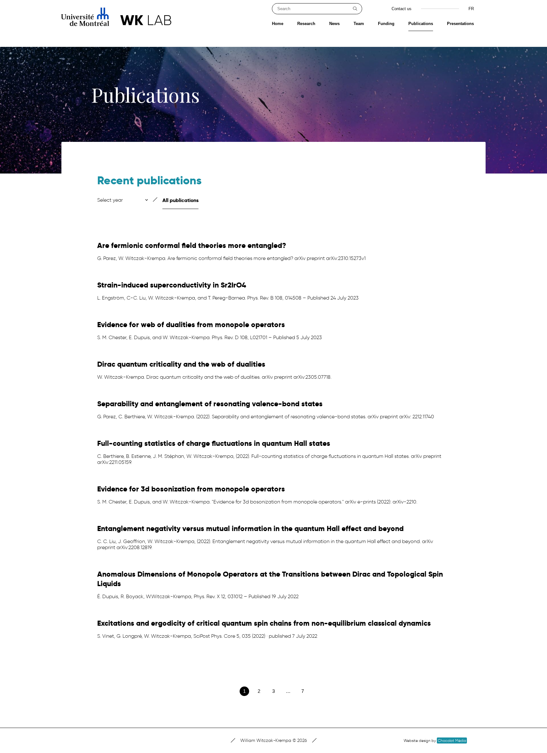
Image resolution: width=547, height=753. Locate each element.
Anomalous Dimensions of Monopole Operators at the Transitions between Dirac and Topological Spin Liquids (270, 578)
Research (306, 23)
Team (359, 23)
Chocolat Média (452, 740)
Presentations (460, 23)
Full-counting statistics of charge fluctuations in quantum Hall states (213, 443)
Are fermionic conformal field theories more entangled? (191, 245)
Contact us (402, 8)
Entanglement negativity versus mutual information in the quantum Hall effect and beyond (250, 528)
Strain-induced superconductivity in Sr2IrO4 (171, 285)
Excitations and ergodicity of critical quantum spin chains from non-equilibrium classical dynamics (264, 623)
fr (471, 8)
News (334, 23)
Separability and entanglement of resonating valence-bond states (210, 403)
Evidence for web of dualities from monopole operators (191, 324)
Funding (386, 23)
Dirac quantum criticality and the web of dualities (181, 364)
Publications (420, 23)
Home (277, 23)
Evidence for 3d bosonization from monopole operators (191, 489)
